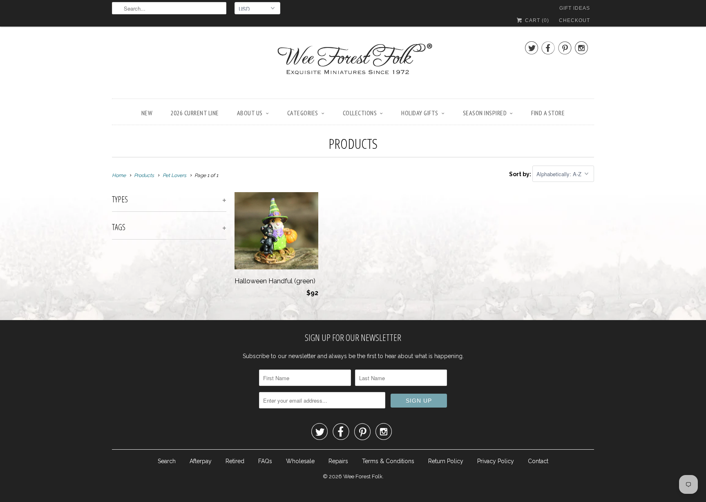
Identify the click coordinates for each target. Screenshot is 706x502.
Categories (302, 113)
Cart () (536, 20)
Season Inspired (485, 113)
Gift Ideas (574, 8)
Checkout (574, 20)
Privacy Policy (495, 461)
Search (167, 461)
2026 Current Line (194, 113)
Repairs (338, 461)
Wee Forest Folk (362, 476)
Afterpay (201, 461)
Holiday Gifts (419, 113)
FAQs (265, 461)
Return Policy (445, 461)
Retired (235, 461)
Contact (538, 461)
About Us (250, 113)
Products (353, 143)
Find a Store (548, 113)
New (147, 113)
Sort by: (520, 174)
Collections (360, 113)
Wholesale (300, 461)
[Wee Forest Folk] (353, 64)
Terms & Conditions (388, 461)
